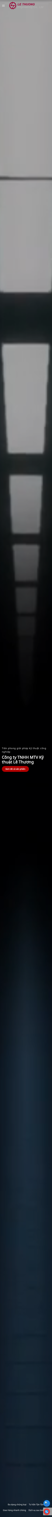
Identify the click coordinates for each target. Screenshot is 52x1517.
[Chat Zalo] (46, 1503)
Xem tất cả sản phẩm (15, 769)
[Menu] (3, 6)
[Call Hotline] (46, 1511)
